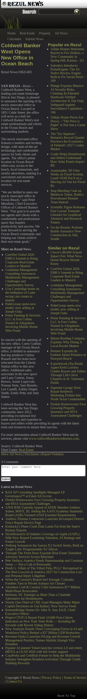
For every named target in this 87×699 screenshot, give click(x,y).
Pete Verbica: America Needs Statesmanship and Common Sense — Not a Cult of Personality (44, 562)
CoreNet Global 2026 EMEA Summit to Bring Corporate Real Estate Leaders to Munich (66, 274)
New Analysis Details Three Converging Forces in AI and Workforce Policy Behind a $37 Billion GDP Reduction (44, 630)
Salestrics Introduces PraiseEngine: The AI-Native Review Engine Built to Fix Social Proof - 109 (67, 73)
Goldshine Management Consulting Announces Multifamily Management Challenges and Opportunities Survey (67, 292)
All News (61, 33)
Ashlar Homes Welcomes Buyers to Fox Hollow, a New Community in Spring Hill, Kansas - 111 (67, 54)
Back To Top (66, 695)
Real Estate (27, 33)
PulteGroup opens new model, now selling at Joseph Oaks (65, 309)
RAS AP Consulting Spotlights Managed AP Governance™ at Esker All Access (35, 494)
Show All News (11, 454)
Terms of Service (75, 677)
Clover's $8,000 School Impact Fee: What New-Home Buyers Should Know (66, 258)
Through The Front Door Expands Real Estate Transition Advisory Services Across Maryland (43, 555)
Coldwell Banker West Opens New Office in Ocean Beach (21, 54)
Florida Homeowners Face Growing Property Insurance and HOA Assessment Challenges (68, 409)
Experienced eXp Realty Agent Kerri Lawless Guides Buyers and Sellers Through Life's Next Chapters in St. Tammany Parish (68, 373)
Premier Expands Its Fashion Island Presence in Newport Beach (68, 354)
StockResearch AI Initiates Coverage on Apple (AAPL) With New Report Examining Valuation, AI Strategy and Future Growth (42, 537)
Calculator (14, 39)
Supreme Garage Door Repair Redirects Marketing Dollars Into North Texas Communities (68, 393)
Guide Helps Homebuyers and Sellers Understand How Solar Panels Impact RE (67, 159)
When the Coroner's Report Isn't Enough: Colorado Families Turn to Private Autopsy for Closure (39, 581)
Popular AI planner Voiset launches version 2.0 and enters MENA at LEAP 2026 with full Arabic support (43, 649)
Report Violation (52, 454)
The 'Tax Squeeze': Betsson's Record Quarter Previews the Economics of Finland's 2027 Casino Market (67, 141)
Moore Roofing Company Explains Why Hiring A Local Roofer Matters (67, 342)
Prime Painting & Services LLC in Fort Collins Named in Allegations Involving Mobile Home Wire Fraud (68, 325)
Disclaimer (32, 454)
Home (11, 33)
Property (44, 33)
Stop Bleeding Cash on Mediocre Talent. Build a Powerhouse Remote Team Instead (67, 196)
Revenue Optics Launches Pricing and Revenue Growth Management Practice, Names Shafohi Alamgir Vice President (42, 640)
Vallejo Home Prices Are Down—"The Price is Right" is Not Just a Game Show (67, 123)
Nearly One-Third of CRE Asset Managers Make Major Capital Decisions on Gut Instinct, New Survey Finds (42, 604)
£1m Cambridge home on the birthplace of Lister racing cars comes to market (22, 294)
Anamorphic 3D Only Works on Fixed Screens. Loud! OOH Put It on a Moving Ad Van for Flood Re (67, 178)
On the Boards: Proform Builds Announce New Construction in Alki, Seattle (66, 233)
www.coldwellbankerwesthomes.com (54, 438)
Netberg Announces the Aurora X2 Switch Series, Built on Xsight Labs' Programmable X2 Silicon (44, 547)
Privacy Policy (51, 677)
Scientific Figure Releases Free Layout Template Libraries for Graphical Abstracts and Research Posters (67, 214)
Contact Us (14, 681)
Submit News (34, 39)
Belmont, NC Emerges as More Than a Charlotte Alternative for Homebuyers (38, 596)
